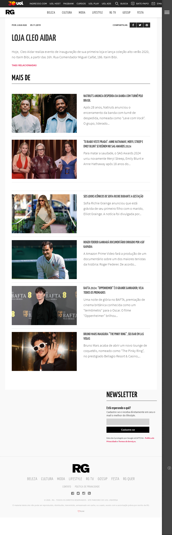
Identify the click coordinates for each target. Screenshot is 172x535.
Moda (82, 12)
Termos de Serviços (127, 441)
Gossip (127, 12)
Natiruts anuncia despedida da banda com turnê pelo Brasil (113, 98)
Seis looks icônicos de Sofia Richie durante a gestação (113, 196)
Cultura (67, 12)
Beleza (51, 12)
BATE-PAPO (142, 3)
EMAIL (160, 3)
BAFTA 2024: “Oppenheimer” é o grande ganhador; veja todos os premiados (113, 290)
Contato (66, 486)
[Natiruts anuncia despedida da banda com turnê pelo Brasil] (44, 132)
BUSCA (124, 3)
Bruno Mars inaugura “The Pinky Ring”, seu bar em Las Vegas (113, 336)
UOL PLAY (94, 3)
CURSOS (81, 3)
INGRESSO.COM (38, 3)
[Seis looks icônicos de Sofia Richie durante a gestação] (44, 232)
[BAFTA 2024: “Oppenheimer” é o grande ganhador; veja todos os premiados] (44, 324)
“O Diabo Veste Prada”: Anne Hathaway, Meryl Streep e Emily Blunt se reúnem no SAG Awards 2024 (113, 144)
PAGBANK (68, 3)
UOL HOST (55, 3)
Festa (140, 12)
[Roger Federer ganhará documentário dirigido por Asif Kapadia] (44, 278)
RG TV (113, 12)
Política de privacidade (87, 486)
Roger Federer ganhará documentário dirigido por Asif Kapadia (113, 245)
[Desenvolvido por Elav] (81, 512)
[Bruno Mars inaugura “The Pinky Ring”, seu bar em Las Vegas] (44, 370)
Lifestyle (97, 12)
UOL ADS (106, 3)
